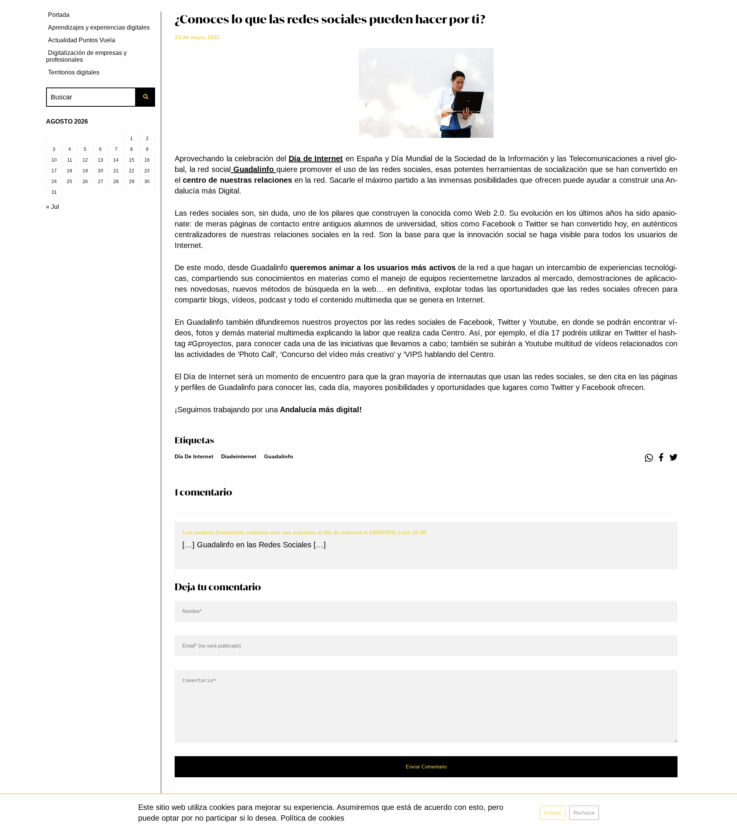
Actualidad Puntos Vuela (81, 40)
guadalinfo (278, 456)
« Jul (52, 206)
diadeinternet (238, 456)
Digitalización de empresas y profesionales (86, 56)
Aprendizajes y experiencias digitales (99, 27)
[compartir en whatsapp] (649, 458)
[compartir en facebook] (661, 458)
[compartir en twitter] (673, 458)
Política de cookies (312, 818)
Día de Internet (316, 158)
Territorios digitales (73, 72)
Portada (58, 15)
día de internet (194, 456)
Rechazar (584, 813)
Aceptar (552, 813)
